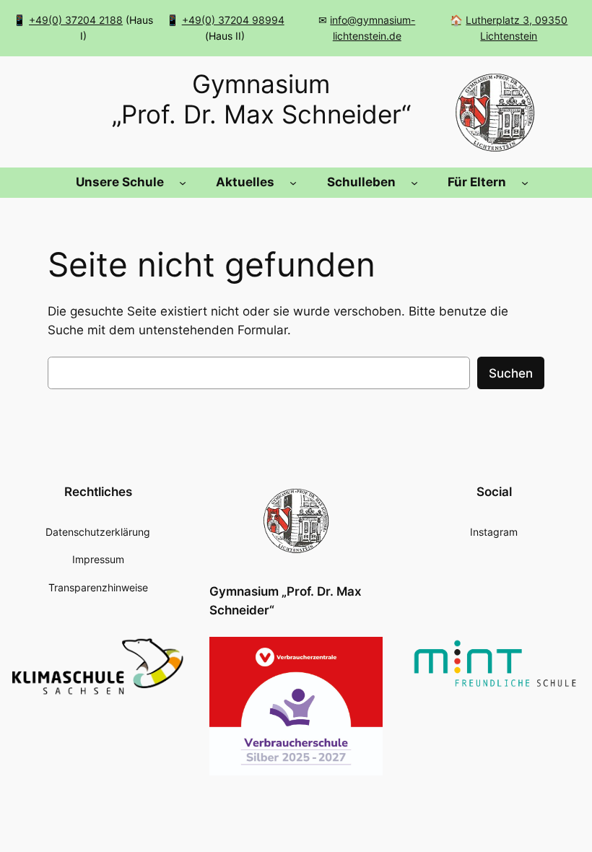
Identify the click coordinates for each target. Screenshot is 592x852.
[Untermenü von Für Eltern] (524, 182)
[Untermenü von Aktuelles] (293, 182)
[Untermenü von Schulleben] (414, 182)
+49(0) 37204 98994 (233, 20)
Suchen (511, 373)
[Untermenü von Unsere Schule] (182, 182)
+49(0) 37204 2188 (76, 20)
